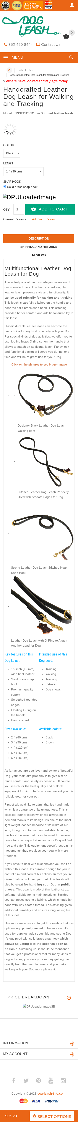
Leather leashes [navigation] (24, 70)
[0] (66, 38)
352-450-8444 (20, 44)
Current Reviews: (15, 219)
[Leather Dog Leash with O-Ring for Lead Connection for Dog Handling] (42, 606)
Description (39, 238)
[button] (70, 57)
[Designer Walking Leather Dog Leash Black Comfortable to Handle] (45, 395)
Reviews (39, 255)
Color (8, 145)
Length (9, 163)
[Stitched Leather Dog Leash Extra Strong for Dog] (45, 461)
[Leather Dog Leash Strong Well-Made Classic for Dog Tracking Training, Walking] (42, 533)
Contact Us (50, 44)
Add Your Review (43, 219)
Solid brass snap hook (22, 187)
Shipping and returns (38, 246)
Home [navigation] (9, 70)
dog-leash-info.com (51, 1093)
